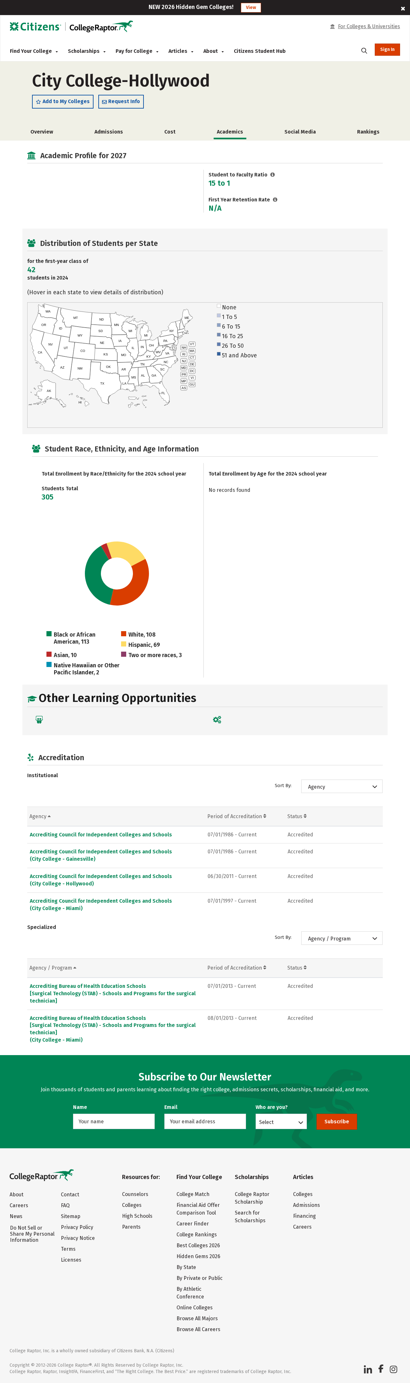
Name (80, 1107)
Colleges (132, 1205)
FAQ (65, 1205)
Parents (131, 1227)
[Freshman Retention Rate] (275, 200)
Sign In (387, 49)
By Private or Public (199, 1278)
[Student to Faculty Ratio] (273, 175)
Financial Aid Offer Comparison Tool (198, 1209)
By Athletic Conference (190, 1293)
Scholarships (84, 51)
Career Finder (192, 1224)
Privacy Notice (78, 1238)
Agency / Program (329, 939)
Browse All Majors (197, 1318)
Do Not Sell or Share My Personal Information (32, 1234)
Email (170, 1107)
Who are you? (272, 1107)
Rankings (368, 132)
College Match (192, 1194)
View (251, 7)
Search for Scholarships (250, 1217)
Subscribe (336, 1122)
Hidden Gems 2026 (198, 1256)
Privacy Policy (77, 1227)
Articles (178, 51)
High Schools (137, 1216)
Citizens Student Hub (260, 51)
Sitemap (70, 1216)
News (16, 1216)
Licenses (71, 1260)
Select (266, 1122)
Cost (170, 132)
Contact (70, 1195)
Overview (41, 132)
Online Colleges (194, 1308)
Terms (68, 1249)
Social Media (300, 132)
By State (186, 1267)
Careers (19, 1205)
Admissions (108, 132)
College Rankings (196, 1235)
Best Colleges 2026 (198, 1245)
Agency (316, 787)
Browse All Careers (198, 1329)
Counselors (135, 1194)
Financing (304, 1216)
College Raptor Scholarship (252, 1198)
